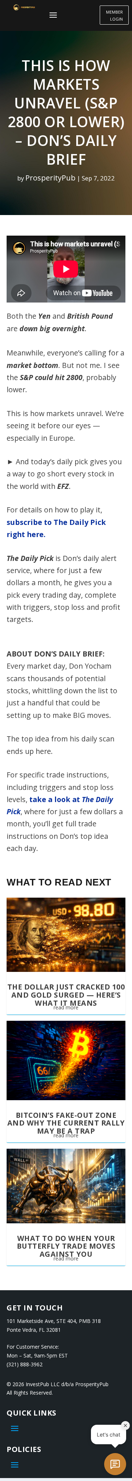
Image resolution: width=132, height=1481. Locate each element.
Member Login (114, 15)
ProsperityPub (50, 177)
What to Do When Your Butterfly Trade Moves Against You (66, 1246)
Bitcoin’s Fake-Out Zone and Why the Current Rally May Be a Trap (66, 1123)
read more (66, 1007)
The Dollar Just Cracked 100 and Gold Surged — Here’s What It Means (66, 995)
